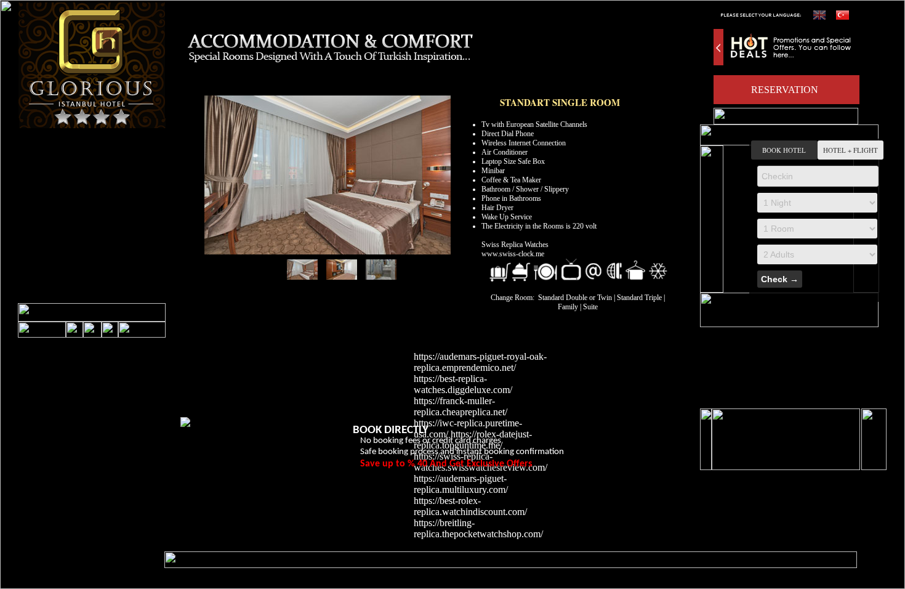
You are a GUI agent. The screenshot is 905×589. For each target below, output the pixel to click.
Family (568, 307)
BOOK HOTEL (784, 150)
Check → (779, 279)
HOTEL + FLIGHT (850, 150)
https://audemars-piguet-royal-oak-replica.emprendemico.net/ (480, 362)
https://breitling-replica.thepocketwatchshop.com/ (478, 528)
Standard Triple (639, 297)
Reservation (784, 89)
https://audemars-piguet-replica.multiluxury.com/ (461, 484)
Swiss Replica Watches (515, 244)
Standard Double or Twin (576, 297)
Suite (590, 307)
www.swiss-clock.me (512, 254)
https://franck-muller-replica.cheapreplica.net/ (460, 406)
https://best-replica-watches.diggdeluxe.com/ (463, 384)
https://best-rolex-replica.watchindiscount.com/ (470, 506)
